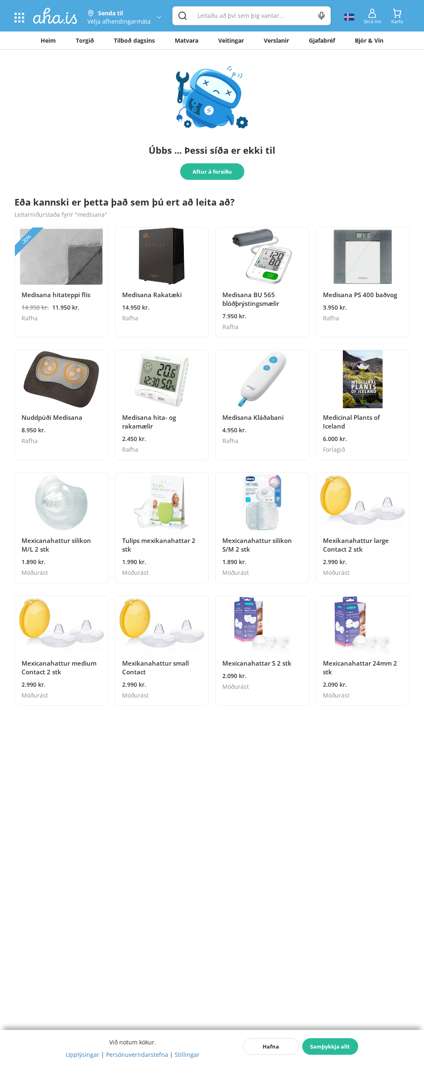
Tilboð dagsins (134, 40)
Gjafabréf (322, 40)
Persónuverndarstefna (137, 1054)
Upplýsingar (82, 1054)
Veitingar (231, 40)
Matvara (186, 40)
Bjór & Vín (369, 40)
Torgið (85, 40)
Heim (48, 40)
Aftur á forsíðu (212, 171)
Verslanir (276, 40)
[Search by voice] (321, 16)
